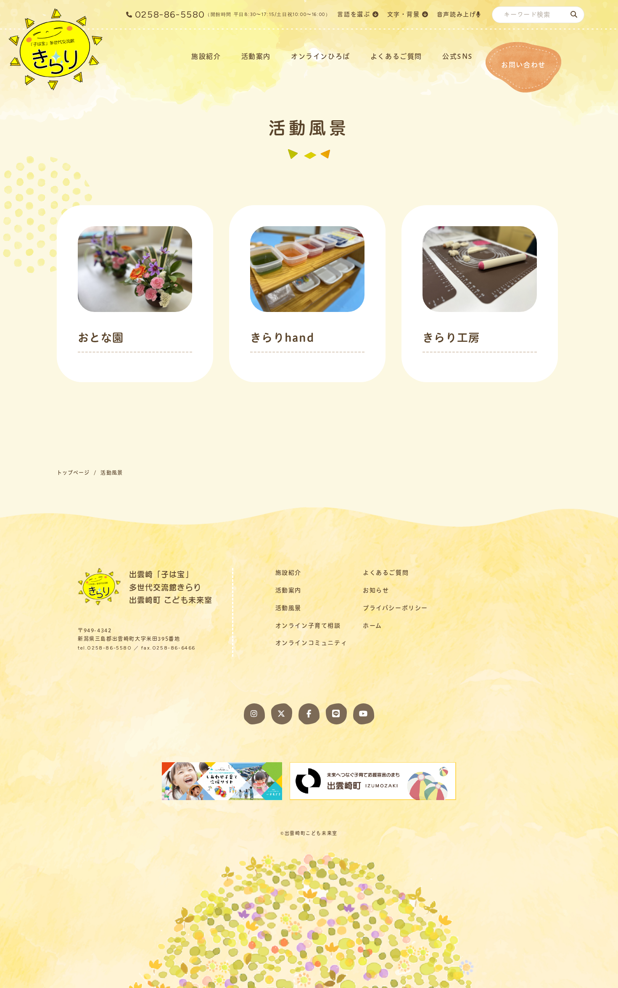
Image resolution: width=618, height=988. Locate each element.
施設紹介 (206, 56)
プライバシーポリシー (395, 608)
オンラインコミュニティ (311, 643)
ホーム (372, 625)
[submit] (574, 14)
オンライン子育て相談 (308, 625)
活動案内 (256, 56)
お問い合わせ (523, 65)
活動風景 (288, 608)
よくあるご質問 (396, 56)
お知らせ (376, 590)
